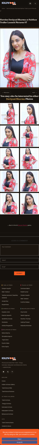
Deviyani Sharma (15, 99)
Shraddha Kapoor (7, 336)
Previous (6, 92)
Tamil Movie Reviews (8, 391)
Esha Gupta (5, 346)
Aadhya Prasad (25, 322)
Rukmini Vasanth (6, 315)
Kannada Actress (7, 407)
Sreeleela (5, 322)
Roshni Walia (5, 343)
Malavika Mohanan (26, 325)
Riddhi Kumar (24, 292)
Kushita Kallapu (25, 302)
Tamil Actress (6, 400)
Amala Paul (5, 301)
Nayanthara (5, 304)
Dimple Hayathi (6, 288)
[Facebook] (3, 371)
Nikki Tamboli (6, 292)
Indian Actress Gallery (8, 384)
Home (3, 8)
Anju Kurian (24, 312)
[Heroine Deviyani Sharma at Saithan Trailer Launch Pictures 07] (19, 57)
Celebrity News (6, 426)
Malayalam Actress (7, 410)
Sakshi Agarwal (25, 315)
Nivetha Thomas (25, 318)
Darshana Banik (25, 288)
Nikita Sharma (6, 333)
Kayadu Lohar (6, 312)
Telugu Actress (6, 403)
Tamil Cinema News (8, 423)
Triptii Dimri (5, 340)
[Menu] (30, 3)
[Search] (35, 3)
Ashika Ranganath (7, 325)
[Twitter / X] (7, 371)
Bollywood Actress (7, 414)
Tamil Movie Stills (7, 388)
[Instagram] (12, 371)
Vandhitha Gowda (7, 318)
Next (33, 92)
